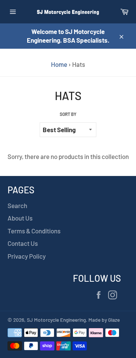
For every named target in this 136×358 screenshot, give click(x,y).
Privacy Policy (27, 256)
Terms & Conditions (34, 231)
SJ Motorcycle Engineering (56, 319)
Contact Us (23, 243)
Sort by (68, 114)
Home (59, 64)
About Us (20, 218)
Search (17, 205)
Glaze (114, 319)
